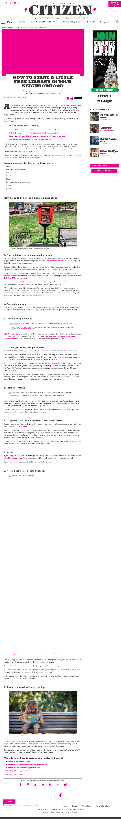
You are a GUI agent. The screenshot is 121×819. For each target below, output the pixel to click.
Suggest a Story (104, 171)
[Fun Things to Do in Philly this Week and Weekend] (94, 116)
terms (36, 805)
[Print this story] (71, 98)
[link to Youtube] (14, 3)
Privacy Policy (86, 806)
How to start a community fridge (18, 761)
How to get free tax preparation (18, 771)
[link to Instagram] (6, 3)
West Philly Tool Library (63, 366)
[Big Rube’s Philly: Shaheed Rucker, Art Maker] (94, 152)
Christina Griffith (106, 119)
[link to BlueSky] (65, 784)
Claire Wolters (11, 97)
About (65, 806)
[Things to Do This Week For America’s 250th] (94, 140)
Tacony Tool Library (44, 366)
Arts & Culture (10, 27)
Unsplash (18, 654)
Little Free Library (10, 334)
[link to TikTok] (57, 784)
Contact (74, 806)
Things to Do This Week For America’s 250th (108, 140)
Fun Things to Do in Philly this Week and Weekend (109, 116)
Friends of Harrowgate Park (56, 276)
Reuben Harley (105, 155)
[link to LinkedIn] (50, 784)
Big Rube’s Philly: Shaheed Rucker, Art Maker (109, 152)
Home (3, 27)
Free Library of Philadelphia (56, 261)
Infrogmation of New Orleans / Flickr (54, 395)
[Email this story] (67, 98)
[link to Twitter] (10, 3)
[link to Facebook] (2, 3)
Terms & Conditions (103, 806)
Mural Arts (23, 278)
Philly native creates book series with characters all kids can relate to (34, 133)
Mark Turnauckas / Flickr (28, 328)
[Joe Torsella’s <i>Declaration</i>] (94, 128)
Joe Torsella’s (106, 128)
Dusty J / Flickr (18, 774)
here (25, 426)
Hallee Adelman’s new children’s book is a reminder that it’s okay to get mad (37, 136)
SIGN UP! (9, 802)
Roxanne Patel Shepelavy (108, 130)
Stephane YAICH (20, 736)
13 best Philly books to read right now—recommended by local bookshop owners (38, 130)
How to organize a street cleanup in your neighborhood (26, 764)
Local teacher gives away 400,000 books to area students (30, 139)
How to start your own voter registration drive (23, 768)
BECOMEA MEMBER (114, 3)
